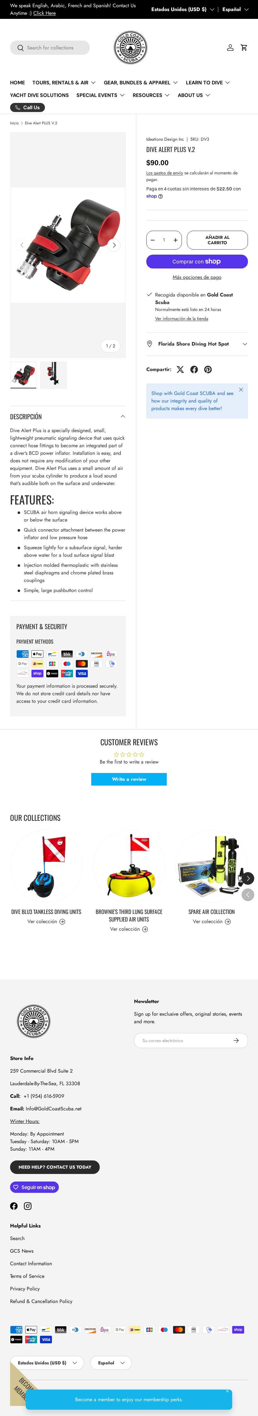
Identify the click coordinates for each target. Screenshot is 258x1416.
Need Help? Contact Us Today (55, 1167)
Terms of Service (27, 1276)
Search (17, 1238)
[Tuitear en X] (180, 369)
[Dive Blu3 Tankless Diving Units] (46, 866)
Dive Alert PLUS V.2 (41, 123)
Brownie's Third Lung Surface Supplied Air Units (129, 915)
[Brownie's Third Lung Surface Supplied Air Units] (129, 866)
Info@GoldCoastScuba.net (53, 1108)
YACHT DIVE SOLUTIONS (39, 95)
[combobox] (50, 48)
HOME (17, 82)
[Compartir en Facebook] (194, 369)
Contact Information (31, 1263)
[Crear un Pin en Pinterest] (208, 369)
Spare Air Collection (211, 911)
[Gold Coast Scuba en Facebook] (14, 1206)
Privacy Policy (25, 1288)
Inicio (14, 123)
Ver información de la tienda (181, 318)
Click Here (44, 13)
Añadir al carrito (217, 240)
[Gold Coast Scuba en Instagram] (28, 1206)
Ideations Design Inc (165, 139)
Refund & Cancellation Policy (41, 1301)
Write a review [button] (129, 779)
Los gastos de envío (164, 173)
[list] (68, 245)
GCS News (21, 1251)
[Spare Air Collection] (212, 866)
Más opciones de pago (197, 277)
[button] (244, 47)
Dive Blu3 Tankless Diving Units (46, 911)
